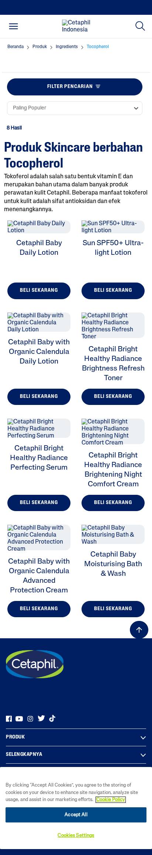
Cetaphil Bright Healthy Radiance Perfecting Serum (39, 458)
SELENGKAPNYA (24, 754)
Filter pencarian (70, 86)
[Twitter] (41, 718)
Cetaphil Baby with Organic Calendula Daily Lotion (39, 352)
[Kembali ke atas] (139, 630)
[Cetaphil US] (34, 664)
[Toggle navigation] (13, 26)
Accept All (76, 814)
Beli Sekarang (39, 290)
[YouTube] (19, 718)
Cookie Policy (110, 799)
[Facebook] (9, 718)
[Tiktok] (52, 718)
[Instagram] (30, 718)
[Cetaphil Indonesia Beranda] (78, 27)
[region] (76, 808)
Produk (15, 737)
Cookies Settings (76, 835)
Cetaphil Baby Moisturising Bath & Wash (113, 564)
